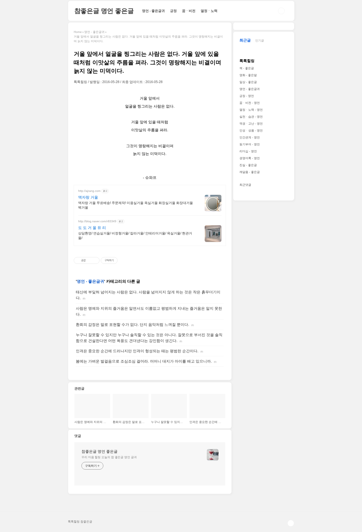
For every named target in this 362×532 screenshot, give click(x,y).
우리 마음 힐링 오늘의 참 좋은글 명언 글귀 (109, 457)
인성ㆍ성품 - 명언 (251, 130)
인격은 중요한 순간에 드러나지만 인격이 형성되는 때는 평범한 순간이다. (137, 351)
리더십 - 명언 (248, 151)
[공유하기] (89, 260)
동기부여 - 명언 (249, 144)
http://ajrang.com (89, 191)
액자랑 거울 (88, 197)
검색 (281, 11)
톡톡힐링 (247, 61)
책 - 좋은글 (246, 68)
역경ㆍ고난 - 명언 (251, 123)
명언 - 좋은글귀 (153, 11)
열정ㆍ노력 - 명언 (251, 109)
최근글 (245, 40)
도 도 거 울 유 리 (92, 228)
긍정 (173, 11)
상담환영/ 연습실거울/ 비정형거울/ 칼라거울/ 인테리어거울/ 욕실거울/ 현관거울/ (135, 236)
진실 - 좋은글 (248, 165)
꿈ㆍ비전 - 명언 (249, 102)
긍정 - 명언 (246, 96)
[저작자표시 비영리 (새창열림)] (121, 260)
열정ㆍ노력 (209, 11)
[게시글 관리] (94, 260)
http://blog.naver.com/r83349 (97, 221)
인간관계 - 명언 (249, 137)
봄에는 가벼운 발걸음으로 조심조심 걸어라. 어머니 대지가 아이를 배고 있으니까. (144, 361)
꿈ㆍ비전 (188, 11)
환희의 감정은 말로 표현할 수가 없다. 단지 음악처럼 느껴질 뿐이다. (132, 325)
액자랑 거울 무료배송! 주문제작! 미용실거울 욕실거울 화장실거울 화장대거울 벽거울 (135, 205)
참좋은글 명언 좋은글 (104, 10)
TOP (290, 523)
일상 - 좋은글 (248, 82)
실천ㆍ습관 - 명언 (251, 116)
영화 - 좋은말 (248, 75)
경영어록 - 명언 (249, 158)
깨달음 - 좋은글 (249, 172)
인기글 (259, 40)
